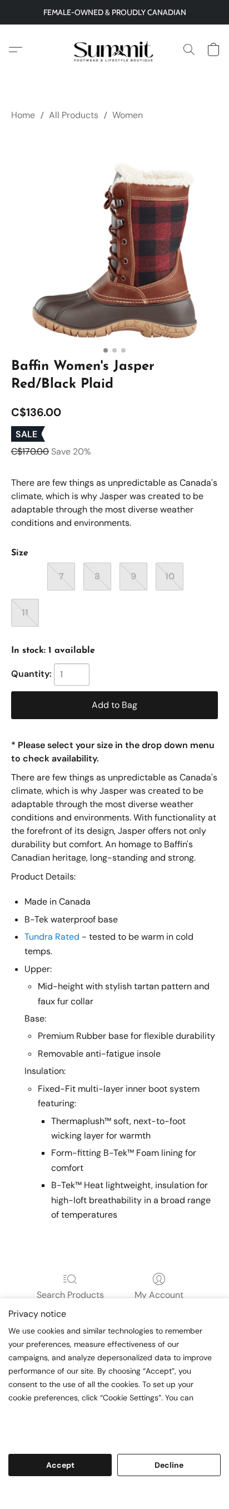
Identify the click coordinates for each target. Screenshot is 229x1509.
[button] (114, 50)
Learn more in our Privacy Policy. (74, 1422)
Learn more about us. (51, 1436)
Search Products (70, 1295)
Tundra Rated (51, 936)
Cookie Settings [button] (114, 1494)
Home (23, 115)
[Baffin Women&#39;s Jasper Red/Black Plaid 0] (114, 237)
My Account (159, 1295)
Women (127, 115)
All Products (73, 115)
